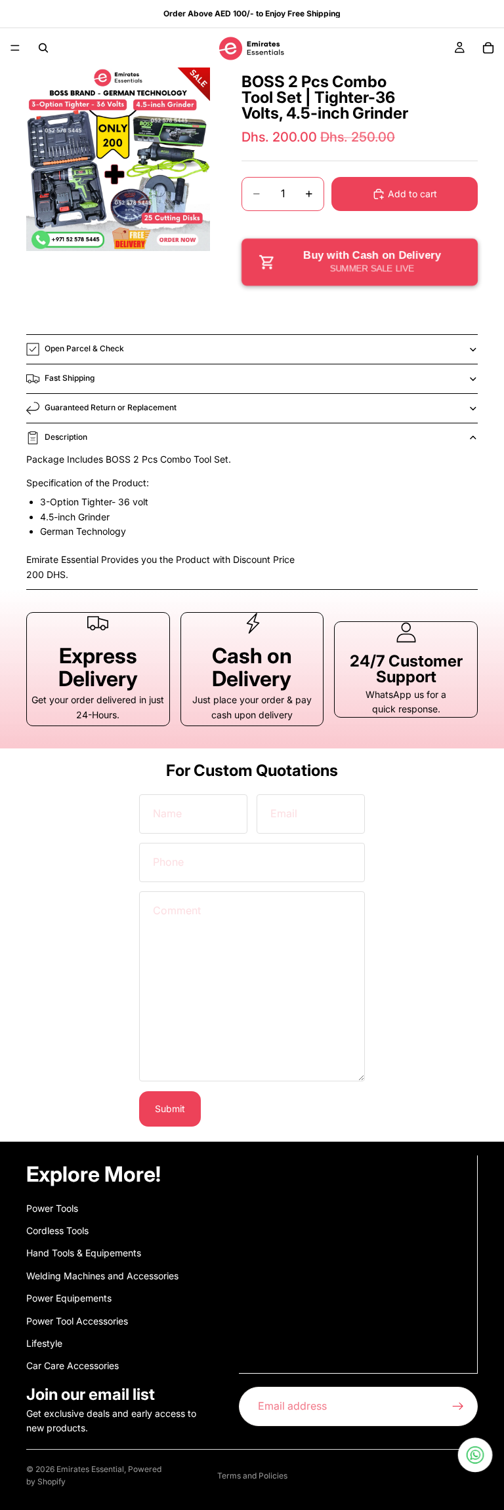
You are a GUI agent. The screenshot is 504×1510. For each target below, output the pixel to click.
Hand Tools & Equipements (83, 1252)
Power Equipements (69, 1298)
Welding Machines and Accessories (102, 1275)
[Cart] (488, 47)
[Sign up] (458, 1406)
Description (66, 437)
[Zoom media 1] (118, 159)
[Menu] (15, 48)
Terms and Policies (252, 1476)
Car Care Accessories (72, 1365)
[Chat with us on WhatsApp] (475, 1455)
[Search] (43, 47)
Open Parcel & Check (84, 348)
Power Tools (52, 1207)
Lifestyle (44, 1342)
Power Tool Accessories (77, 1320)
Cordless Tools (57, 1230)
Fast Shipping (69, 378)
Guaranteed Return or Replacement (111, 407)
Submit (170, 1108)
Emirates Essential (90, 1469)
